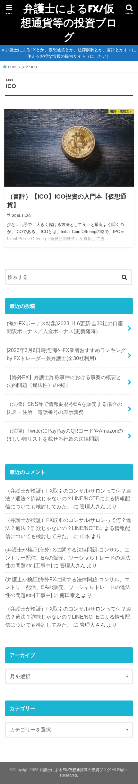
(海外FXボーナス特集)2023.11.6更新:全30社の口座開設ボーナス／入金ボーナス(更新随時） (65, 327)
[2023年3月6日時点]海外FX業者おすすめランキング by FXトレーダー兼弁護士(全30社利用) (66, 354)
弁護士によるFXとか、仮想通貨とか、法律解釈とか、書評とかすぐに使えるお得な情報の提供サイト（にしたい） (70, 53)
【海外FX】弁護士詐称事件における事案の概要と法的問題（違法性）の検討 (64, 381)
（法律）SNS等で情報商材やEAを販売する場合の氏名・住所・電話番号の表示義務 (64, 408)
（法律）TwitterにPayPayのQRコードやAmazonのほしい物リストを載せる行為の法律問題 (65, 435)
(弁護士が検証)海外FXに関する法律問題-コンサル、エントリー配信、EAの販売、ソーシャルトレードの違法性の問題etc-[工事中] (67, 557)
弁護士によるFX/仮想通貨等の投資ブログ (69, 22)
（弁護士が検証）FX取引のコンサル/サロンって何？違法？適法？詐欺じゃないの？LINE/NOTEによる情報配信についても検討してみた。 (68, 498)
